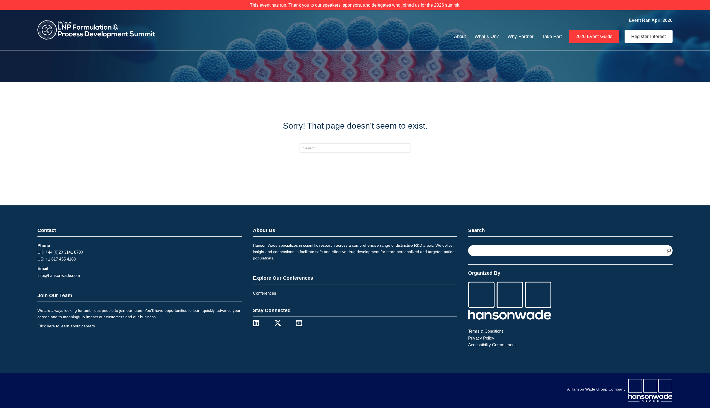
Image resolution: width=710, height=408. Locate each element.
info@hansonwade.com (58, 275)
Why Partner (521, 36)
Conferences (264, 293)
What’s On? (487, 36)
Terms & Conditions (486, 331)
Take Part (552, 36)
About (460, 36)
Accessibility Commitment (492, 344)
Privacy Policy (481, 338)
